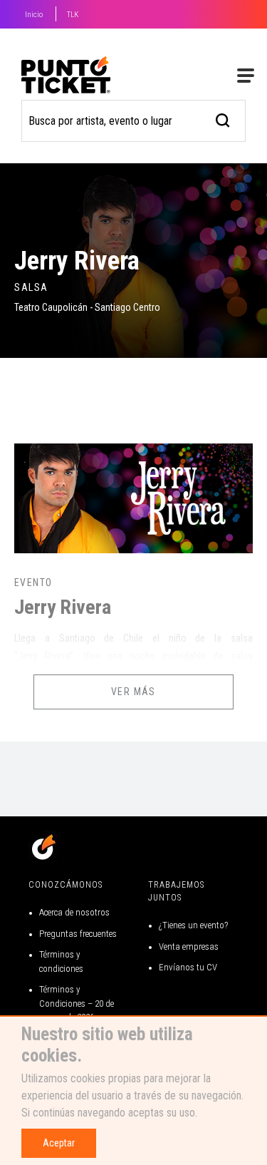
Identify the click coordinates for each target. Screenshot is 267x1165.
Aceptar (59, 1143)
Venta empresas (189, 946)
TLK (72, 14)
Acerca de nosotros (74, 912)
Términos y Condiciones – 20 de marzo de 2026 (76, 1003)
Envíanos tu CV (188, 967)
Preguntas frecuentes (78, 933)
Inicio (34, 14)
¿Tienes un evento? (193, 925)
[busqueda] (223, 119)
